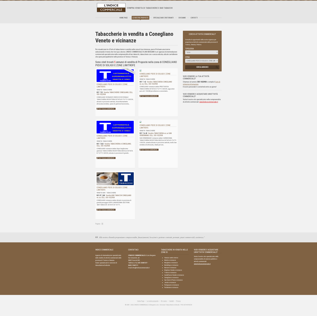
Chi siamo (164, 301)
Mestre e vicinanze (170, 260)
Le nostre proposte (140, 18)
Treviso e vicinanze (170, 272)
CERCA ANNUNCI (202, 67)
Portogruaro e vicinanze (171, 285)
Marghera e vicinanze (171, 263)
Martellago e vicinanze (171, 265)
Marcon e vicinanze (170, 268)
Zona (187, 57)
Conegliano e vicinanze (171, 277)
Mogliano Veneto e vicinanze (173, 270)
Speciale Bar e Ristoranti (163, 18)
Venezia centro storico (171, 258)
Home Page (123, 18)
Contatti (194, 18)
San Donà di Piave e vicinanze (173, 280)
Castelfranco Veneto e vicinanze (174, 275)
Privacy (178, 301)
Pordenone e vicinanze (171, 287)
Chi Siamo (182, 18)
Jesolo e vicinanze (170, 282)
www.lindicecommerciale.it (208, 102)
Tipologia (189, 48)
